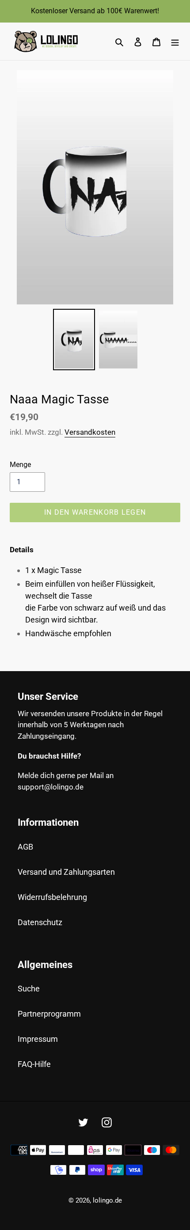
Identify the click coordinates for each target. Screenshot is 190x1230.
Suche (29, 988)
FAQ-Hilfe (34, 1064)
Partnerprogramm (49, 1013)
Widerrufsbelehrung (52, 897)
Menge (20, 464)
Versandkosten (90, 432)
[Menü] (175, 41)
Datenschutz (40, 922)
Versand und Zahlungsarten (66, 872)
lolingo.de (107, 1200)
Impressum (38, 1039)
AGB (25, 846)
